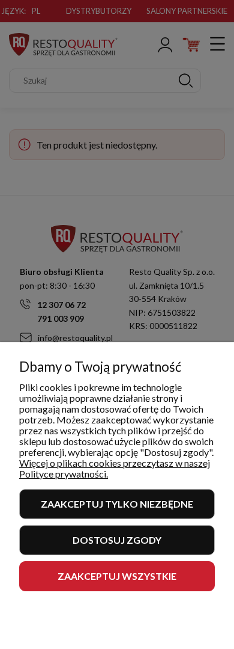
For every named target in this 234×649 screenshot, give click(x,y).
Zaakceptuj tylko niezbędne (117, 503)
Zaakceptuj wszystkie (117, 576)
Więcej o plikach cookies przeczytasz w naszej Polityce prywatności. (114, 468)
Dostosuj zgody (117, 540)
